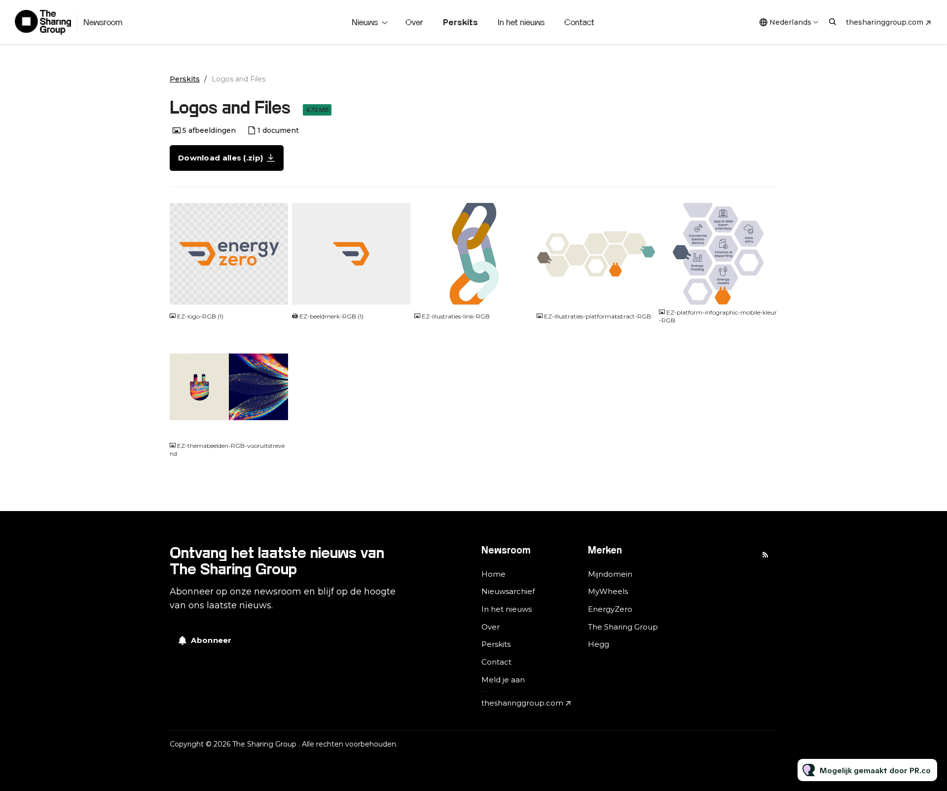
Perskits (460, 22)
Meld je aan (503, 679)
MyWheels (608, 591)
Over (414, 22)
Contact (579, 22)
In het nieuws (521, 22)
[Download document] (398, 292)
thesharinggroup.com (884, 22)
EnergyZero (610, 609)
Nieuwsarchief (508, 591)
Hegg (598, 644)
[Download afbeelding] (275, 292)
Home (493, 574)
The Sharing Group (623, 627)
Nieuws (365, 22)
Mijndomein (610, 574)
